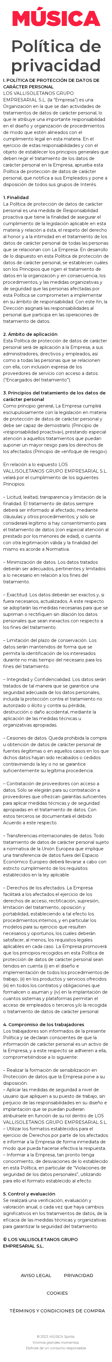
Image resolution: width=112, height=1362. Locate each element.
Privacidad (78, 1275)
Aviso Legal (36, 1275)
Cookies (57, 1293)
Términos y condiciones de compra (57, 1311)
